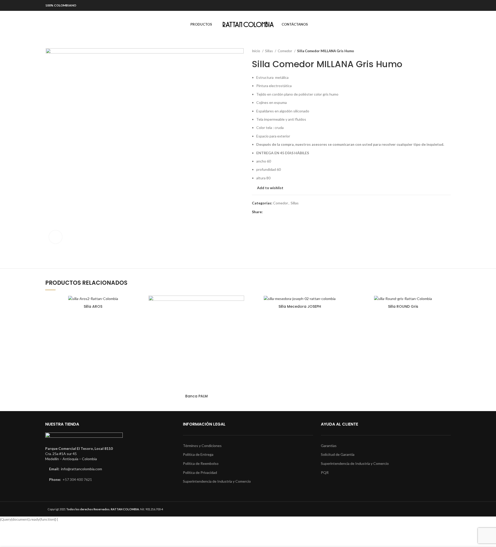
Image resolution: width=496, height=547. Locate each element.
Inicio (256, 51)
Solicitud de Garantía (337, 454)
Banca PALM (196, 396)
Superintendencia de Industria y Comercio (217, 481)
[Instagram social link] (432, 5)
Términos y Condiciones (202, 445)
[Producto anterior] (437, 51)
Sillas (269, 51)
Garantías (329, 445)
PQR (325, 472)
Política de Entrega (198, 454)
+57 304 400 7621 (77, 479)
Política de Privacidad (200, 472)
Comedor (285, 51)
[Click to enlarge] (55, 236)
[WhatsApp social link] (447, 5)
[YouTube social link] (439, 5)
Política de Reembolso (201, 463)
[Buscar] (47, 24)
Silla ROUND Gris (403, 306)
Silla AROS (93, 306)
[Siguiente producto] (448, 51)
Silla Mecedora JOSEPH (299, 306)
